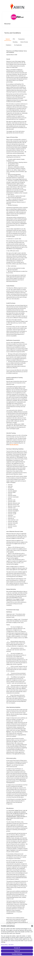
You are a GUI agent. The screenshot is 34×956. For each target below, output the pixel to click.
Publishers (8, 45)
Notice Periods (24, 42)
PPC (14, 39)
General (8, 39)
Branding (15, 42)
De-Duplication (18, 45)
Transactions (21, 39)
